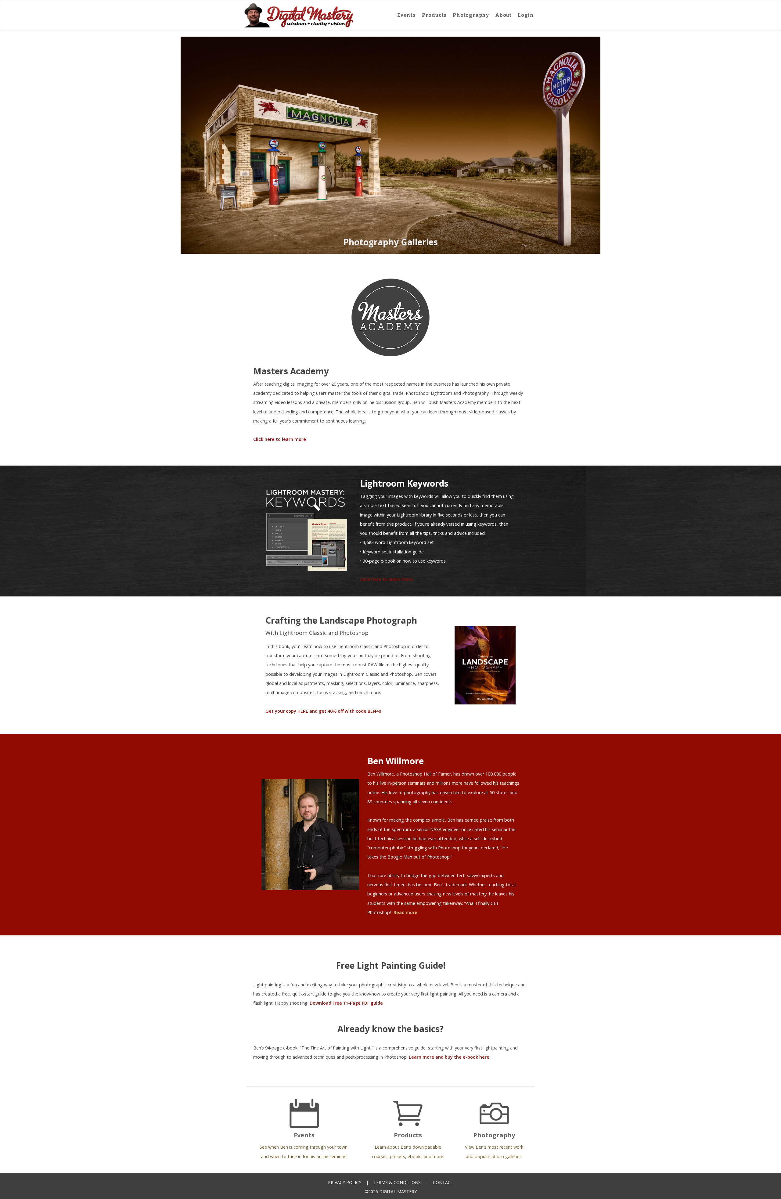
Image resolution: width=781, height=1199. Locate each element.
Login (526, 15)
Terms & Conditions (397, 1182)
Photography (471, 15)
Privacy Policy (344, 1182)
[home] (299, 15)
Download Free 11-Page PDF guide (346, 1003)
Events (406, 15)
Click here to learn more (279, 439)
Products (434, 15)
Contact (443, 1182)
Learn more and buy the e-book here (449, 1057)
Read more (405, 912)
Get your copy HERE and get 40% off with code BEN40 (323, 711)
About (503, 15)
